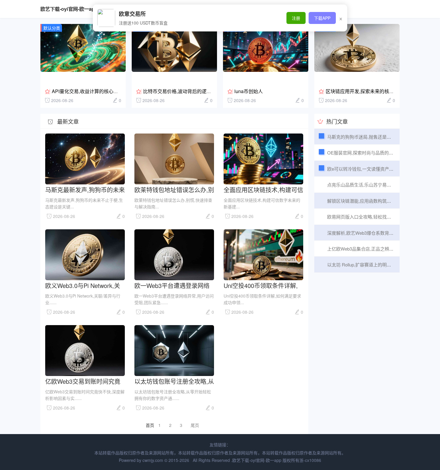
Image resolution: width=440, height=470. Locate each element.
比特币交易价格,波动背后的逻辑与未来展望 (189, 91)
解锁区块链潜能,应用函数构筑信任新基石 (368, 201)
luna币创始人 (248, 91)
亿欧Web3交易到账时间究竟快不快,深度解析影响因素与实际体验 (85, 381)
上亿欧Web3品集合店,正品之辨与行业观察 (369, 248)
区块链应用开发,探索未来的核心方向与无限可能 (376, 91)
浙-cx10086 (310, 460)
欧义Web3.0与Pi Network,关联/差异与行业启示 (82, 285)
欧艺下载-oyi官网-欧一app (69, 8)
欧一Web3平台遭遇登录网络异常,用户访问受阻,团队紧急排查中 (172, 285)
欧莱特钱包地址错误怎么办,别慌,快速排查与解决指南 (174, 189)
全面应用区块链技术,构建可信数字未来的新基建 (263, 189)
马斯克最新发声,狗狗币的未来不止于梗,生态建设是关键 (85, 189)
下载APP (322, 18)
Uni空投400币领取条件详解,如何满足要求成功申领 (261, 285)
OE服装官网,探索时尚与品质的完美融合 (367, 152)
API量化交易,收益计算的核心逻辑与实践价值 (99, 91)
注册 (296, 18)
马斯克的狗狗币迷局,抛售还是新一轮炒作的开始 (375, 137)
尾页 (195, 425)
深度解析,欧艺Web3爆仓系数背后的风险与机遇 (374, 233)
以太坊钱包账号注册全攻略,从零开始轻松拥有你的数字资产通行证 (174, 381)
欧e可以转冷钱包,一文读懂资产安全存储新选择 (374, 169)
